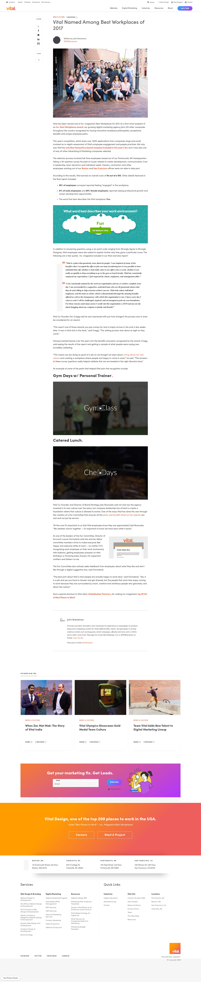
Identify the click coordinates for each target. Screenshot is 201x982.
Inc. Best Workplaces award (69, 127)
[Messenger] (38, 35)
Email (58, 780)
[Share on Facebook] (38, 31)
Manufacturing (110, 902)
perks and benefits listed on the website (122, 515)
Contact (189, 2)
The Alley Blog (133, 916)
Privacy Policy (133, 909)
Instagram (52, 956)
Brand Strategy (26, 935)
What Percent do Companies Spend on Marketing (79, 921)
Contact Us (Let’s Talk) (136, 898)
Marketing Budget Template (78, 928)
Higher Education (111, 898)
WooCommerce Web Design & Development (29, 911)
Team (130, 912)
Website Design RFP (79, 898)
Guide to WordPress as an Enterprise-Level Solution (81, 909)
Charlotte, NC (73, 860)
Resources (159, 8)
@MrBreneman (70, 41)
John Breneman (75, 620)
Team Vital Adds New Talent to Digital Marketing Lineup (153, 728)
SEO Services (51, 907)
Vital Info (131, 894)
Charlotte (27, 2)
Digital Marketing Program (56, 898)
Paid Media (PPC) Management (53, 903)
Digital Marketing (129, 8)
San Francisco (45, 2)
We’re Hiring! (164, 2)
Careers (81, 835)
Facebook (24, 956)
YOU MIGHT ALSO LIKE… (28, 673)
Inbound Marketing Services (53, 916)
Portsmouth (36, 2)
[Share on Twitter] (38, 26)
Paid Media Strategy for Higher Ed (80, 914)
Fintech (107, 905)
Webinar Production (54, 927)
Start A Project (115, 835)
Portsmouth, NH (108, 860)
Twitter (38, 956)
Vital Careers (133, 902)
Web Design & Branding (30, 894)
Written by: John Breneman (75, 39)
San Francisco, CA (144, 860)
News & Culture (59, 17)
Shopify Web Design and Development (30, 925)
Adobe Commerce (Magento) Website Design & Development (31, 918)
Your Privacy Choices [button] (10, 978)
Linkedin (65, 956)
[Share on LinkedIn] (38, 39)
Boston (20, 2)
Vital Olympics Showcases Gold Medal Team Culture (99, 728)
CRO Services (51, 911)
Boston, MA (38, 860)
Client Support (178, 2)
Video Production (53, 924)
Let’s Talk (185, 8)
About (170, 8)
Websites (113, 8)
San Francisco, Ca (158, 905)
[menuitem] (185, 8)
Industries (146, 8)
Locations (12, 2)
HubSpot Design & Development (27, 930)
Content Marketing (53, 920)
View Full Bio (78, 638)
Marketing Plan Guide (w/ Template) (81, 903)
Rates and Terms (134, 905)
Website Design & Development (27, 899)
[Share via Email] (38, 44)
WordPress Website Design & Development (31, 905)
